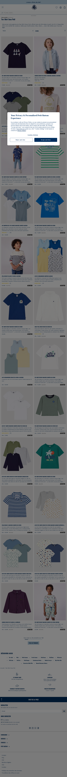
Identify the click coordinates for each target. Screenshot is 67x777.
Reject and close (20, 139)
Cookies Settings (33, 135)
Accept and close (46, 139)
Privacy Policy (22, 130)
